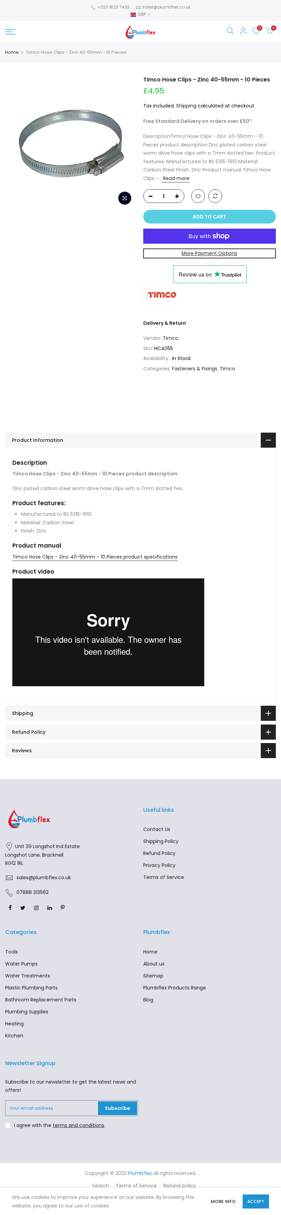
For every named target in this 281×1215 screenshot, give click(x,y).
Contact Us (156, 829)
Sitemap (153, 975)
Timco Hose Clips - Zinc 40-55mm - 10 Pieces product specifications (95, 556)
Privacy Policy (159, 865)
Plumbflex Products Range (174, 987)
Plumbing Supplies (26, 1011)
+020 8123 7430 (113, 7)
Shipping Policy (161, 841)
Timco (170, 338)
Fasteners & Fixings (194, 368)
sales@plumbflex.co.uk (166, 7)
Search (100, 1185)
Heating (14, 1023)
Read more (176, 178)
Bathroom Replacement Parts (40, 999)
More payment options (209, 253)
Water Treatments (27, 975)
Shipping (186, 105)
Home (12, 52)
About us (153, 963)
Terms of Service (163, 877)
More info (223, 1201)
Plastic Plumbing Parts (31, 987)
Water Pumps (21, 963)
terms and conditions (78, 1125)
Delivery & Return (164, 323)
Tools (11, 951)
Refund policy (179, 1185)
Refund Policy (159, 853)
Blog (148, 999)
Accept (255, 1201)
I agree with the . (59, 1125)
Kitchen (14, 1035)
